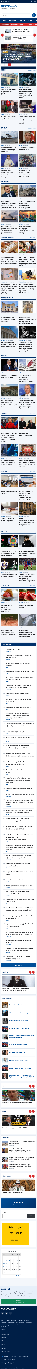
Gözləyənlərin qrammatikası (18, 1021)
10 (33, 65)
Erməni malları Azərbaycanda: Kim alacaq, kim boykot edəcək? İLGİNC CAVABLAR (17, 56)
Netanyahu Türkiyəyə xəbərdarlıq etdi (17, 693)
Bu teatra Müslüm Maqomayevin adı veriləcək (20, 794)
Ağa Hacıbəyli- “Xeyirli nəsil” (19, 1060)
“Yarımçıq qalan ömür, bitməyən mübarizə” (19, 885)
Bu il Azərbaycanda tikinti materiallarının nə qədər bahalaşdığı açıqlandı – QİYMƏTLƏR (27, 289)
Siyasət (3, 431)
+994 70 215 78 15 (9, 1359)
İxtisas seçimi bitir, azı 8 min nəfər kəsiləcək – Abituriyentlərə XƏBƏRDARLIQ (26, 495)
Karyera (3, 1348)
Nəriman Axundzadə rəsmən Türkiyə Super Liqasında (27, 554)
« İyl (17, 1275)
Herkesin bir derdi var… (17, 1005)
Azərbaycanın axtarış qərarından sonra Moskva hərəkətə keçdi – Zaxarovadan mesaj (9, 437)
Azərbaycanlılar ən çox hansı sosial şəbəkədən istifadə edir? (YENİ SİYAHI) (20, 1165)
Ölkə (4, 20)
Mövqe (3, 373)
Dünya (30, 20)
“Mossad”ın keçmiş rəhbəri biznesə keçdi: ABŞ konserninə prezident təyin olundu (27, 405)
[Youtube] (35, 1)
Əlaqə (3, 1345)
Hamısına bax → (32, 70)
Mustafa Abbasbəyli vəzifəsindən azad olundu (8, 119)
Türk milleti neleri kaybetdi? (14, 880)
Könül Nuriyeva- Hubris (17, 1052)
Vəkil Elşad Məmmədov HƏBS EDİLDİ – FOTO (19, 788)
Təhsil (3, 489)
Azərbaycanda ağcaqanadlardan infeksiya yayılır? (8, 632)
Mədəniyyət (4, 315)
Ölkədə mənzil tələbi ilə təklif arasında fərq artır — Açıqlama (22, 1142)
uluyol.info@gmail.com (10, 1363)
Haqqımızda (5, 1334)
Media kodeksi (5, 1341)
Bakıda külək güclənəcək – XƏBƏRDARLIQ (18, 707)
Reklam (3, 1337)
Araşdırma (12, 20)
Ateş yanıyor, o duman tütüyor (19, 1013)
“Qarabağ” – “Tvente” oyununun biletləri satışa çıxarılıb (8, 554)
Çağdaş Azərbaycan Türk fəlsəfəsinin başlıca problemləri (21, 1036)
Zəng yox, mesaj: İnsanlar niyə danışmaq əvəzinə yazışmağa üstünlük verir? (21, 1158)
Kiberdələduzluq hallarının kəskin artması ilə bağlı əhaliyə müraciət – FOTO (26, 94)
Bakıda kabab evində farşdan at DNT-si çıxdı (20, 671)
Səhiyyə (3, 603)
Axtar (4, 1212)
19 (9, 1267)
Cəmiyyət (22, 20)
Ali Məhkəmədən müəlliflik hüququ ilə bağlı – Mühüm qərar (9, 345)
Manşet (5, 51)
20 (12, 1267)
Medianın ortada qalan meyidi (19, 1028)
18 (6, 1267)
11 (6, 1263)
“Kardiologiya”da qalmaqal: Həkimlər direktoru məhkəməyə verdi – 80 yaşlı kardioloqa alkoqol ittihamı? (17, 716)
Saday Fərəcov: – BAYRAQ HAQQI (20, 1068)
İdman (2, 549)
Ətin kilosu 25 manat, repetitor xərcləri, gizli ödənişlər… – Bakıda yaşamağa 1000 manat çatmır (19, 802)
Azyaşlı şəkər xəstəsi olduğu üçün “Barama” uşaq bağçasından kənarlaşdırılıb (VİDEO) (9, 289)
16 (19, 1263)
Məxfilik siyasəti (6, 1351)
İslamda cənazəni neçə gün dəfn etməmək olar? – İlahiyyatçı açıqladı (17, 1129)
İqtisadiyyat (4, 255)
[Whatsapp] (10, 1313)
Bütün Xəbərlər (18, 965)
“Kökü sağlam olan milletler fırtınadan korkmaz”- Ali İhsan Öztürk (16, 1193)
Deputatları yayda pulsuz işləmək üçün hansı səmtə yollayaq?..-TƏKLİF (21, 1076)
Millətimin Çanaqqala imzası (18, 1044)
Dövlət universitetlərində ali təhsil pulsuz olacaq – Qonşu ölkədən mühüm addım (27, 523)
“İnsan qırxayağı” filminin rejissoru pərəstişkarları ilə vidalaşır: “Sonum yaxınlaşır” (26, 347)
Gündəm (3, 199)
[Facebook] (32, 1)
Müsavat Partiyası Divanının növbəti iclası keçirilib (8, 463)
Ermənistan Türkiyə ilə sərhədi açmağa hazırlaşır (8, 150)
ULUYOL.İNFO (9, 5)
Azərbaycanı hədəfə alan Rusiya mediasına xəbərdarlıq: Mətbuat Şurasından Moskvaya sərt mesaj (19, 847)
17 (4, 1267)
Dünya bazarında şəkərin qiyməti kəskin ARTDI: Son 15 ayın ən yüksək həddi (21, 38)
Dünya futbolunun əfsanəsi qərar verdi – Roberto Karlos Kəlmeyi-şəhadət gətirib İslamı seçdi (18, 780)
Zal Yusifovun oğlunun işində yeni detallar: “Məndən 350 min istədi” (20, 31)
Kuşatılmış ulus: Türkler (13, 649)
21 (14, 1267)
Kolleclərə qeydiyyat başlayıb (15, 731)
